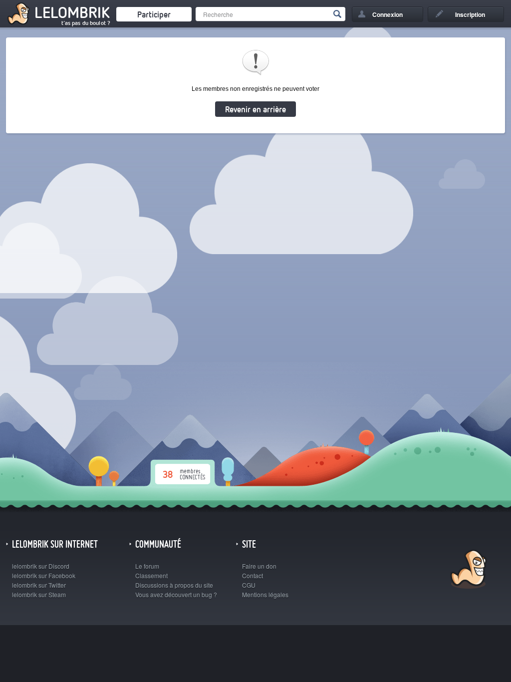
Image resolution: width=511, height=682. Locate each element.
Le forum (147, 566)
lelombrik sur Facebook (43, 575)
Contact (252, 575)
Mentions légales (265, 594)
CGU (249, 585)
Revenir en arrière (255, 109)
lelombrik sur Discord (40, 566)
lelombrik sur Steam (39, 594)
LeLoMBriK (467, 570)
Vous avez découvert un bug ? (176, 594)
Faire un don (259, 566)
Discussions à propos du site (174, 585)
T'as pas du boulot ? (85, 23)
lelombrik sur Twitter (39, 585)
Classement (151, 575)
